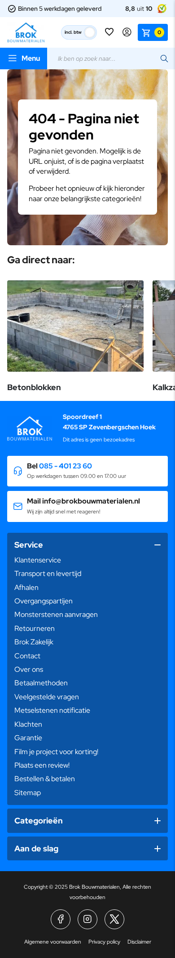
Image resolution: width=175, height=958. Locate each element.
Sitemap (27, 792)
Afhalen (26, 587)
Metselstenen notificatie (52, 710)
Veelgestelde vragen (46, 697)
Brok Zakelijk (33, 642)
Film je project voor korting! (56, 751)
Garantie (28, 737)
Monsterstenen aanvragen (56, 614)
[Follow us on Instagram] (87, 919)
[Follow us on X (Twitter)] (114, 919)
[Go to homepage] (25, 32)
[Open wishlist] (110, 32)
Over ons (28, 669)
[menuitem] (87, 560)
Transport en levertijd (47, 573)
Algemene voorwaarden (52, 941)
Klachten (28, 724)
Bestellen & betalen (44, 778)
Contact (27, 656)
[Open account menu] (127, 32)
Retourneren (34, 628)
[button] (87, 471)
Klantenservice (37, 560)
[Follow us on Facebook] (60, 919)
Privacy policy (104, 941)
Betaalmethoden (41, 683)
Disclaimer (139, 941)
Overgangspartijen (43, 601)
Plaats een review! (42, 765)
